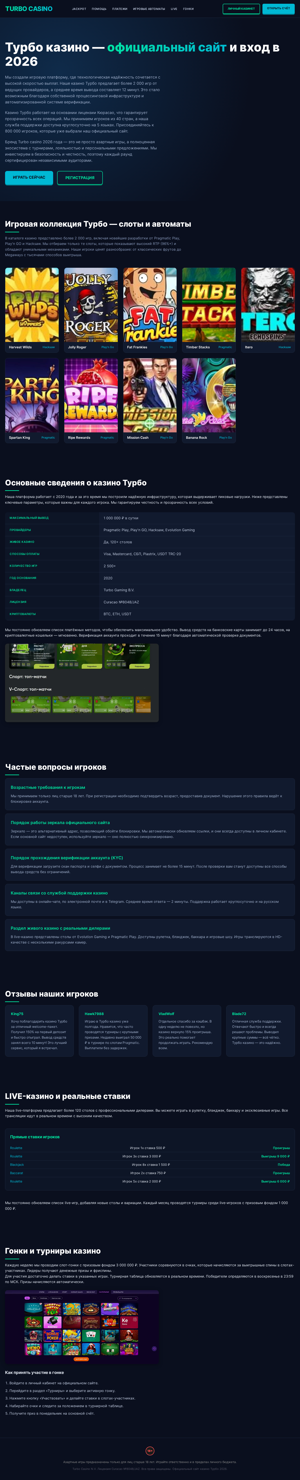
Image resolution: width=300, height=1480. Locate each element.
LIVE (174, 9)
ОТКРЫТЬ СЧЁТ (278, 8)
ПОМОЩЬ (99, 9)
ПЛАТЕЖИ (119, 9)
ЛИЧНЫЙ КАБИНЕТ (241, 8)
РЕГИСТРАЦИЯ (79, 177)
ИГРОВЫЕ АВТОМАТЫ (149, 9)
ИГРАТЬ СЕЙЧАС (29, 177)
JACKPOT (79, 9)
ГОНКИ (188, 9)
